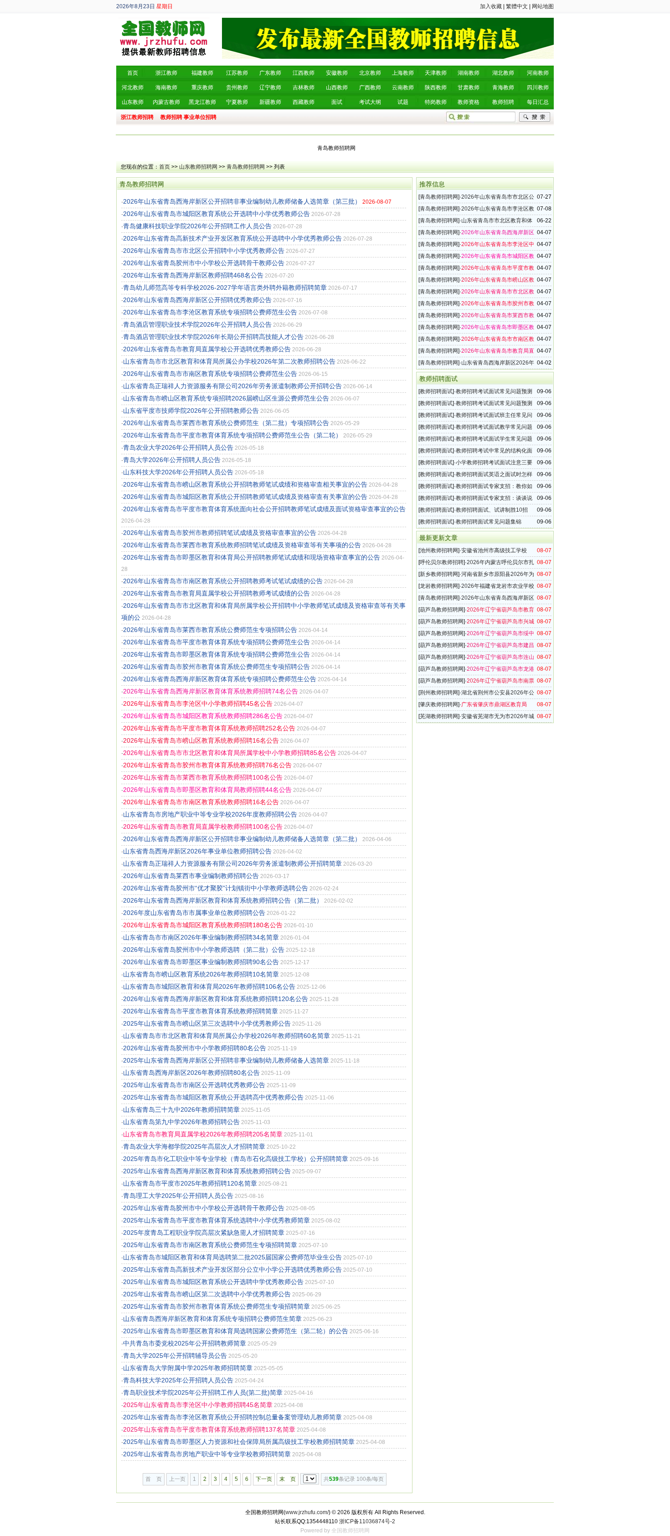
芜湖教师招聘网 (439, 716)
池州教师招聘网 (439, 550)
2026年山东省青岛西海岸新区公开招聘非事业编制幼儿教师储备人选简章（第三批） (242, 201)
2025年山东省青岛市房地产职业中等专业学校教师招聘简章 (207, 1454)
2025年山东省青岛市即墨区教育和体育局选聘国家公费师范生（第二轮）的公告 (235, 1331)
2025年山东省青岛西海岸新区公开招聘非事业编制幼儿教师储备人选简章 (226, 1060)
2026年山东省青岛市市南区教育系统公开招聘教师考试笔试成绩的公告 (223, 581)
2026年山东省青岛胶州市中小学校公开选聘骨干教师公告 (203, 263)
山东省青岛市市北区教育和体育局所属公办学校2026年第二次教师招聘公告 (229, 361)
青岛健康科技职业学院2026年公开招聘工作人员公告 (197, 226)
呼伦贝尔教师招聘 (442, 562)
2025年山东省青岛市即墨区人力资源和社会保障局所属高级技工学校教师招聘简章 (239, 1441)
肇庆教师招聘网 (439, 704)
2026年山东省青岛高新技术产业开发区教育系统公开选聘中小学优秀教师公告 (232, 238)
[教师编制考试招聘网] (164, 21)
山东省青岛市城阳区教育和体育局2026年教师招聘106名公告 (209, 986)
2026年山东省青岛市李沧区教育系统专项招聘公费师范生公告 (210, 312)
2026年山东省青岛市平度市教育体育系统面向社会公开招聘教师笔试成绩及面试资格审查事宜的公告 (264, 509)
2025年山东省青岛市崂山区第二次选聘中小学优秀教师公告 (207, 1294)
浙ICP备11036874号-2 (367, 1521)
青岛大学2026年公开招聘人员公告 (172, 459)
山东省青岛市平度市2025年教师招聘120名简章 (190, 1183)
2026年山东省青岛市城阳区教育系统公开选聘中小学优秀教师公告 (216, 213)
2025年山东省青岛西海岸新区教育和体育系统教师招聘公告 (207, 1171)
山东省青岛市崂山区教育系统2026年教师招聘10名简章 (201, 974)
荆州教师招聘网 (439, 692)
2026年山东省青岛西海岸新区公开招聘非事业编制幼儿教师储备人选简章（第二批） (242, 838)
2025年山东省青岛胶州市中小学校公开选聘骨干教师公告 (203, 1208)
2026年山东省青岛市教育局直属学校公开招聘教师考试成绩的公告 (216, 593)
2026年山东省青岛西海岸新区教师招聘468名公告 (193, 275)
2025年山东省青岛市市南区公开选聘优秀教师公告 (194, 1085)
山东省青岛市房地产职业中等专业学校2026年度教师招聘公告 (210, 814)
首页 (164, 167)
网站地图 (543, 6)
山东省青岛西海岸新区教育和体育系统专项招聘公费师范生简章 (212, 1318)
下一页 (264, 1479)
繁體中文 (517, 6)
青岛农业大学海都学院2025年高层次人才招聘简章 (194, 1146)
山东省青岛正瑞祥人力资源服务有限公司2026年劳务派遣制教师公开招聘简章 (232, 863)
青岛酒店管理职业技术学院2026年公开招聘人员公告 (197, 324)
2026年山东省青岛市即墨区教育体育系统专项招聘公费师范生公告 (216, 654)
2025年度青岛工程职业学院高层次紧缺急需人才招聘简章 (203, 1232)
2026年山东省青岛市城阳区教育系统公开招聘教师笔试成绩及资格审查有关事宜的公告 (245, 496)
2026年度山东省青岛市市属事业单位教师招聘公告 (194, 912)
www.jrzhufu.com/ (307, 1512)
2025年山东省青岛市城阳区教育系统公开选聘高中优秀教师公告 (213, 1097)
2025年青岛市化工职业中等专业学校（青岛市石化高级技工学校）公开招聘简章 (235, 1158)
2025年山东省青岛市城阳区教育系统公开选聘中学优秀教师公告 (213, 1281)
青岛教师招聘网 (246, 167)
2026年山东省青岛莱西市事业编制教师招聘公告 (191, 875)
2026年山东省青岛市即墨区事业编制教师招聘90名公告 (201, 962)
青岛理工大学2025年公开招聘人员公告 (178, 1195)
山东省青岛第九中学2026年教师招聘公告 (181, 1121)
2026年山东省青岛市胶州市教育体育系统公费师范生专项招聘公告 (216, 666)
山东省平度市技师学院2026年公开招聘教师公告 (191, 410)
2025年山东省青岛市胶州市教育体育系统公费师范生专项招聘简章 (216, 1306)
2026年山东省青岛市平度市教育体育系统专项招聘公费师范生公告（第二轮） (232, 435)
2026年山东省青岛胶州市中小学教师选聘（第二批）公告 (203, 949)
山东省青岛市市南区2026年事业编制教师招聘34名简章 (201, 937)
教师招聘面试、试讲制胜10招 (492, 510)
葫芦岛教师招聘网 (442, 609)
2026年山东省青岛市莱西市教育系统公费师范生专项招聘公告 (210, 629)
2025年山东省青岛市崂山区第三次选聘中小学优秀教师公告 (207, 1023)
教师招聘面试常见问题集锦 (488, 522)
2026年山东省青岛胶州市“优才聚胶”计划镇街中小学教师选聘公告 (215, 888)
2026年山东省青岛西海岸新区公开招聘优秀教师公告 (197, 299)
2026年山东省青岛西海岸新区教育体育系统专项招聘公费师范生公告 (219, 679)
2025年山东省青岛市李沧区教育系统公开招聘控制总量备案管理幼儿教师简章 (232, 1417)
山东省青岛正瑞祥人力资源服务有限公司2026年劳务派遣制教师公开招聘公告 (232, 386)
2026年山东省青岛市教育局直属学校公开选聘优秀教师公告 (207, 349)
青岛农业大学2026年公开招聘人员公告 (178, 447)
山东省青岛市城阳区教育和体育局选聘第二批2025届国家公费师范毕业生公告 (232, 1257)
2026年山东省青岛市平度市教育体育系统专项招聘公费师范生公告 (216, 642)
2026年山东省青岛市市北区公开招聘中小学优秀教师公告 (203, 250)
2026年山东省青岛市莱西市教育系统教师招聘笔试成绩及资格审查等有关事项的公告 (242, 545)
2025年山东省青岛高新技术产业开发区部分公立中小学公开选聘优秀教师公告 (232, 1269)
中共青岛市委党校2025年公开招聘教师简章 (184, 1343)
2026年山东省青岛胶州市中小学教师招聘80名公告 (194, 1048)
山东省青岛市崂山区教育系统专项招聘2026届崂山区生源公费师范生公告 (226, 398)
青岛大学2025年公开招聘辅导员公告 (175, 1355)
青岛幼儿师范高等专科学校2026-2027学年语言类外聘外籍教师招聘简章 (225, 287)
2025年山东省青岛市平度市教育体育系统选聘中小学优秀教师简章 (216, 1220)
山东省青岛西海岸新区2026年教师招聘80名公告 (191, 1072)
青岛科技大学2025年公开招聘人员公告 (178, 1380)
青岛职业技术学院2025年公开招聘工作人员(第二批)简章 (203, 1392)
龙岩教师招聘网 (439, 586)
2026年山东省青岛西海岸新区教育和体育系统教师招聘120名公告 (215, 998)
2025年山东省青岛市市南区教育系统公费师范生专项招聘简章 (210, 1244)
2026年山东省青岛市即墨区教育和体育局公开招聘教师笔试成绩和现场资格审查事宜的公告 (251, 557)
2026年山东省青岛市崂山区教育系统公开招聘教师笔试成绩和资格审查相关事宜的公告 (245, 484)
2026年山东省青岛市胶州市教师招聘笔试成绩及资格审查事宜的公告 (219, 532)
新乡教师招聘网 (439, 574)
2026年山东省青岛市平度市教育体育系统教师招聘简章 (200, 1011)
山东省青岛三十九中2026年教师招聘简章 (181, 1109)
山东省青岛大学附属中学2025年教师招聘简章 (188, 1368)
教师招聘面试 (436, 391)
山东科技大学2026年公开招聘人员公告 (178, 472)
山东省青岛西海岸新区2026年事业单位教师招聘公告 (197, 851)
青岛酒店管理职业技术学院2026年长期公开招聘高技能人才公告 (213, 336)
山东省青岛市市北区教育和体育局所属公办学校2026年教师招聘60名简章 (226, 1035)
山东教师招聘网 (198, 167)
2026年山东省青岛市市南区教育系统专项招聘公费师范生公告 (210, 373)
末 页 (287, 1479)
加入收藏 (491, 6)
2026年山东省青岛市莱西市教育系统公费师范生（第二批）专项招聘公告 (226, 422)
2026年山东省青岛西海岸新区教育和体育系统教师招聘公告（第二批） (223, 900)
